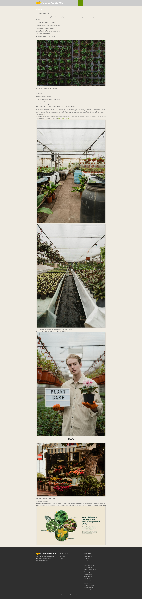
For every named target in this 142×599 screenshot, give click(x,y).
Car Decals (86, 558)
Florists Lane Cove (88, 576)
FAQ (91, 3)
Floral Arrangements (88, 572)
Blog (86, 3)
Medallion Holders (88, 583)
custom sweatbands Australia (90, 569)
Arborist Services (88, 556)
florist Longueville (88, 574)
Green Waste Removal (89, 581)
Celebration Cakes (88, 560)
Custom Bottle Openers (89, 565)
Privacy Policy (63, 556)
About (96, 3)
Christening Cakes (88, 563)
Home (80, 3)
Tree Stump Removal (88, 587)
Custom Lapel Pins (88, 567)
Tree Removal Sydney (89, 585)
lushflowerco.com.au (63, 118)
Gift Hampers (87, 578)
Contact (103, 3)
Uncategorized (87, 589)
